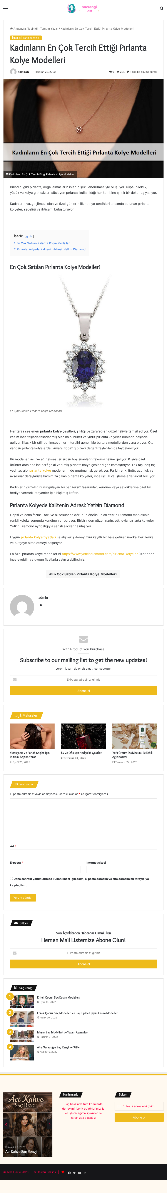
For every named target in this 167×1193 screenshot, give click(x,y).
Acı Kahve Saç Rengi (21, 1151)
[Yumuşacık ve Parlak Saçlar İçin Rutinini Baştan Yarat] (32, 736)
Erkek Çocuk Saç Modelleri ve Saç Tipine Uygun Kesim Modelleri (77, 1013)
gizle (29, 236)
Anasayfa (19, 28)
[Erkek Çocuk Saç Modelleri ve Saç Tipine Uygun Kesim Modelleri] (22, 1019)
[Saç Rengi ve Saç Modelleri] (83, 8)
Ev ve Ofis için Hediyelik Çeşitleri (81, 753)
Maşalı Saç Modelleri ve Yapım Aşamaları (62, 1032)
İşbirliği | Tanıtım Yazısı (43, 28)
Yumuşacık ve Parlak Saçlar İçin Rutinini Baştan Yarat (30, 755)
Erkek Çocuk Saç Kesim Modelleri (58, 997)
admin (22, 71)
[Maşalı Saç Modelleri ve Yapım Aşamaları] (22, 1036)
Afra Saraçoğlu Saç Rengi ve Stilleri (59, 1047)
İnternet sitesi (96, 862)
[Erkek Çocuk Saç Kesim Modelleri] (22, 1001)
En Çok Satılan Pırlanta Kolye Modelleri (84, 574)
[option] (27, 1124)
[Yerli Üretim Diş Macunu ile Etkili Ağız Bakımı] (134, 736)
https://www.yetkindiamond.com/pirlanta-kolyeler (100, 554)
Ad (13, 846)
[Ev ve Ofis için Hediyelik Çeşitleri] (83, 736)
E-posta (16, 862)
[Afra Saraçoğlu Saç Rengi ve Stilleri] (22, 1053)
